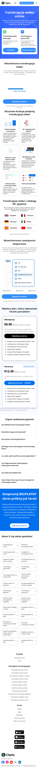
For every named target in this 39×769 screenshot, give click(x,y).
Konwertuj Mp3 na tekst (19, 682)
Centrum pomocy (19, 718)
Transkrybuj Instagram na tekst (19, 676)
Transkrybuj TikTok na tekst (19, 679)
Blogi (19, 712)
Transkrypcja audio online (19, 673)
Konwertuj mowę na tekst (19, 688)
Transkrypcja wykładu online (19, 697)
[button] (16, 3)
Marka (19, 709)
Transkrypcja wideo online (19, 670)
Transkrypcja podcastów (19, 691)
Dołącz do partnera (19, 721)
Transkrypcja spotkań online (19, 700)
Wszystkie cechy (19, 658)
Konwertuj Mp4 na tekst (19, 685)
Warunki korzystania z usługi (11, 766)
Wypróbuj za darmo (19, 383)
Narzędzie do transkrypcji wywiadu (19, 694)
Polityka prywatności (22, 410)
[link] (10, 546)
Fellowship (19, 715)
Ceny (19, 661)
